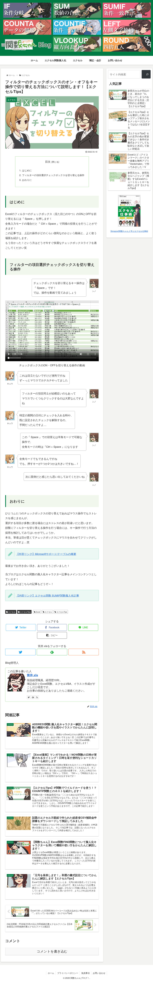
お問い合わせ (99, 972)
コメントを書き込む (52, 951)
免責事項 (85, 972)
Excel (37, 612)
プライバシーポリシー (67, 972)
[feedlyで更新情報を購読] (52, 652)
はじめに (27, 170)
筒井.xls (32, 675)
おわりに (27, 180)
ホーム (51, 972)
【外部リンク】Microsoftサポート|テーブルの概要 (46, 554)
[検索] (146, 74)
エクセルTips (25, 612)
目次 (48, 161)
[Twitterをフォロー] (20, 652)
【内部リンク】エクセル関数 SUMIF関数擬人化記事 (47, 595)
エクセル (11, 612)
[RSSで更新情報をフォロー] (83, 652)
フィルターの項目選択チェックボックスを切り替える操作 (53, 175)
